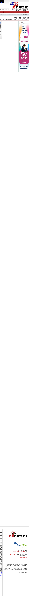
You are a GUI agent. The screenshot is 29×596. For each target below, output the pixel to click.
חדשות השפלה (15, 14)
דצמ (1, 44)
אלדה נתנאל (12, 554)
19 (12, 46)
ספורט (17, 12)
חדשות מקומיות (24, 14)
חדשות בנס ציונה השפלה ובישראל (13, 19)
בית (27, 12)
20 (14, 46)
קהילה (12, 12)
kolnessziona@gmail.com (19, 551)
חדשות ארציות (7, 14)
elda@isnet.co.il (23, 557)
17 (8, 46)
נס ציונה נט (26, 19)
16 (6, 46)
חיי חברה (6, 12)
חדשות (23, 12)
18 (10, 46)
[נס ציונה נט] (18, 538)
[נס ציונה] (19, 10)
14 (2, 46)
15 (4, 46)
